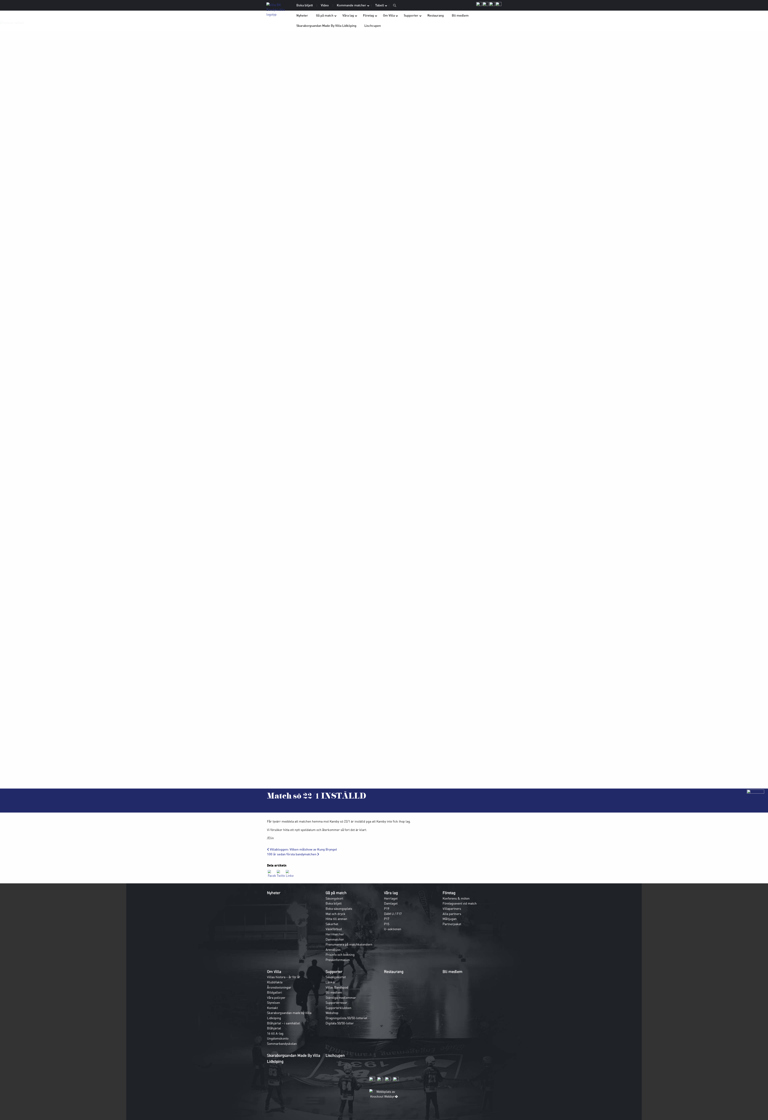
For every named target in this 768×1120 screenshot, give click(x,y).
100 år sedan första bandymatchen (292, 854)
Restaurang (393, 971)
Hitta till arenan (336, 919)
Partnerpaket (452, 924)
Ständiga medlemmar (341, 998)
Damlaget (391, 903)
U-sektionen (392, 929)
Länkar (331, 982)
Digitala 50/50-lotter (340, 1023)
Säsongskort (334, 898)
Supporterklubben (338, 1008)
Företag (449, 892)
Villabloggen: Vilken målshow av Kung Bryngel (303, 849)
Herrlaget (391, 898)
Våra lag (391, 892)
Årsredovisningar (279, 987)
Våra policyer (276, 998)
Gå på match (336, 892)
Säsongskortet (336, 977)
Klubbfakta (274, 982)
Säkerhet (332, 924)
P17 (386, 919)
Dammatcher (335, 939)
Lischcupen (335, 1055)
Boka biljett (334, 903)
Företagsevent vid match (460, 903)
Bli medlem (334, 992)
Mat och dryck (335, 914)
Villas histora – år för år (283, 977)
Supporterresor (336, 1003)
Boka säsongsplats (339, 909)
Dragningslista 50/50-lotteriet (346, 1018)
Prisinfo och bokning (340, 955)
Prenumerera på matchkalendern (349, 944)
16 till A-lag (275, 1033)
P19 (386, 909)
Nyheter (273, 892)
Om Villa (274, 971)
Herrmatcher (335, 934)
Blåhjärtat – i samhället (283, 1023)
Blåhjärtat (274, 1028)
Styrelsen (273, 1003)
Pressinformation (338, 960)
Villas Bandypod (337, 987)
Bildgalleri (274, 992)
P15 (386, 924)
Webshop (332, 1013)
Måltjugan (450, 919)
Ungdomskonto (277, 1038)
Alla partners (452, 914)
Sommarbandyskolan (282, 1044)
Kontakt (272, 1008)
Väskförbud (334, 929)
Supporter (334, 971)
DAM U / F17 (393, 914)
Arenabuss (333, 950)
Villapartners (452, 909)
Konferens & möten (456, 898)
